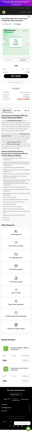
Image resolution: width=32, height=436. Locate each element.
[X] (14, 426)
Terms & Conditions (20, 416)
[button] (21, 12)
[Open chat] (28, 429)
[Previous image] (4, 42)
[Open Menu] (29, 12)
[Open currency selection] (13, 7)
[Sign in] (24, 12)
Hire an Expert (21, 7)
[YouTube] (22, 426)
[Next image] (28, 42)
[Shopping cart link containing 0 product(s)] (26, 12)
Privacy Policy (10, 416)
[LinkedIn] (18, 426)
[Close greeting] (28, 423)
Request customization (15, 82)
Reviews (19, 110)
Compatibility (6, 92)
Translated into (6, 99)
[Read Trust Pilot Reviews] (17, 24)
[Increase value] (28, 69)
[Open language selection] (16, 7)
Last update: (6, 96)
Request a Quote (15, 394)
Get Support (27, 7)
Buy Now (16, 76)
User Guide (7, 60)
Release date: (6, 94)
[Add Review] (10, 24)
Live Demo (22, 60)
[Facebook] (9, 426)
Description (8, 110)
